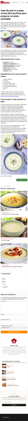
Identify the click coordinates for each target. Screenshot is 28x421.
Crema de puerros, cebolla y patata (10, 214)
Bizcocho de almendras (11, 379)
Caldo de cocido (10, 372)
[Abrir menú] (27, 2)
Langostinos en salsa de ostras (13, 385)
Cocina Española (5, 265)
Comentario (4, 301)
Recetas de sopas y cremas (7, 238)
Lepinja (8, 366)
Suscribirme (14, 405)
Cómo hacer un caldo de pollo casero (10, 96)
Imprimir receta (22, 180)
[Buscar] (23, 2)
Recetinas (7, 417)
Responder (5, 286)
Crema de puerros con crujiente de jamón (12, 266)
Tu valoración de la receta (7, 325)
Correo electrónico (5, 319)
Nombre (3, 314)
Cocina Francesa (5, 212)
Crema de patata (6, 240)
